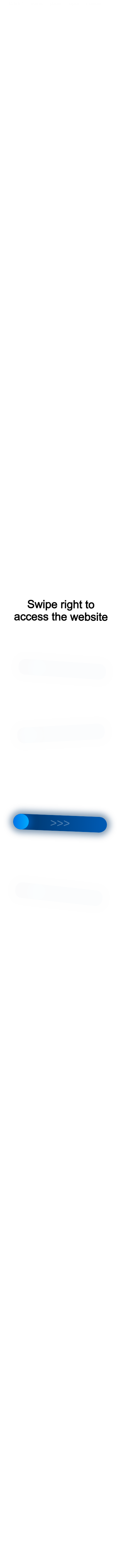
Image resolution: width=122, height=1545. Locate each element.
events (37, 4)
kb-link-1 (16, 4)
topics (74, 4)
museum (93, 4)
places (55, 4)
